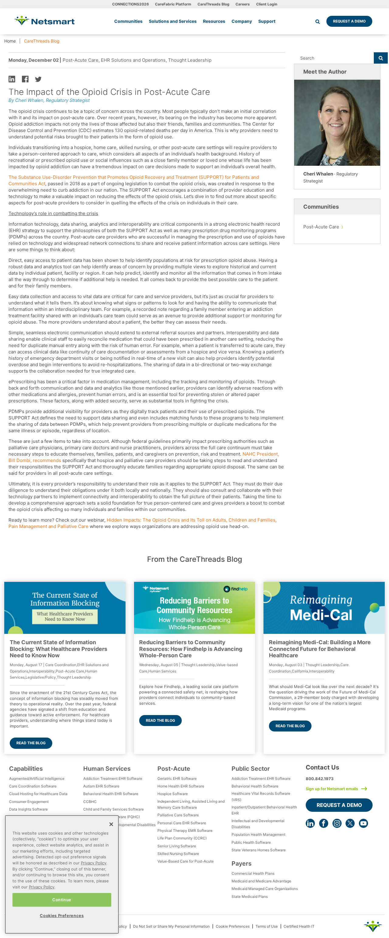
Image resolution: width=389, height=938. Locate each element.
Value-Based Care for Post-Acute (185, 861)
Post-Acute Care (321, 227)
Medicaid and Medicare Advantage (261, 881)
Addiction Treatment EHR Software (112, 778)
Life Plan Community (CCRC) (182, 838)
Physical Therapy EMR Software (184, 830)
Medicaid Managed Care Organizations (265, 888)
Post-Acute (173, 768)
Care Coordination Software (33, 786)
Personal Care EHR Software (181, 823)
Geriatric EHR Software (177, 778)
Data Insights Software (28, 809)
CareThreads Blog (213, 4)
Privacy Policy (93, 862)
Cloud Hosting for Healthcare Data (38, 793)
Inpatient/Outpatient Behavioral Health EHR (264, 810)
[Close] (111, 824)
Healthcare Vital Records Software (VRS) (261, 796)
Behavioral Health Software (255, 786)
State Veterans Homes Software (259, 850)
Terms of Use (267, 926)
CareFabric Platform (173, 4)
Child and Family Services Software (113, 809)
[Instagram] (337, 823)
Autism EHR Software (101, 786)
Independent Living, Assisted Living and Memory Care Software (191, 804)
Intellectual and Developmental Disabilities (119, 824)
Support (266, 21)
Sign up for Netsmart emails (332, 788)
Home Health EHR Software (180, 786)
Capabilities (26, 768)
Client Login (266, 4)
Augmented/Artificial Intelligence (36, 778)
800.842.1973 (320, 778)
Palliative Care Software (178, 815)
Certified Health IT (299, 926)
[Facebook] (323, 823)
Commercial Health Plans (253, 873)
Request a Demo (349, 21)
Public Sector (251, 768)
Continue (61, 899)
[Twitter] (350, 823)
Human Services (107, 768)
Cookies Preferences (62, 915)
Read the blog (31, 743)
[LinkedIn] (310, 823)
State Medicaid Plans (250, 896)
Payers (242, 863)
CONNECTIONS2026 (130, 4)
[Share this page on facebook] (25, 78)
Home (10, 40)
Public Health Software (251, 842)
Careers (243, 4)
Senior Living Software (176, 846)
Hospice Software (172, 793)
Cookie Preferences (233, 926)
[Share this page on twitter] (38, 78)
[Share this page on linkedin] (12, 78)
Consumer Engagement (29, 801)
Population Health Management (258, 834)
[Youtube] (363, 823)
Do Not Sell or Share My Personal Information (171, 926)
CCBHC (90, 801)
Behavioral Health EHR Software (110, 793)
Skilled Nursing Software (178, 853)
